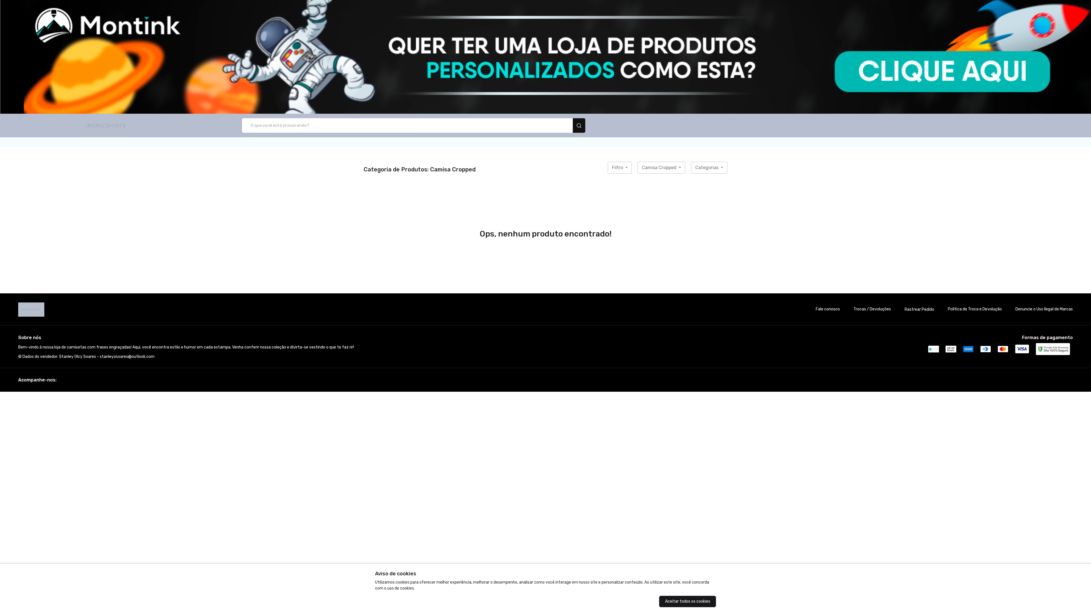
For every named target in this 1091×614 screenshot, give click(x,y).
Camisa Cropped (660, 167)
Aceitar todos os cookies (687, 601)
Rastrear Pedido (919, 309)
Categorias (707, 167)
